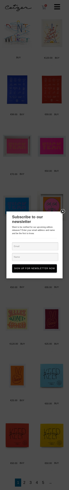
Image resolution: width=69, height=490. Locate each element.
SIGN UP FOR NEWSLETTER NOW (34, 268)
